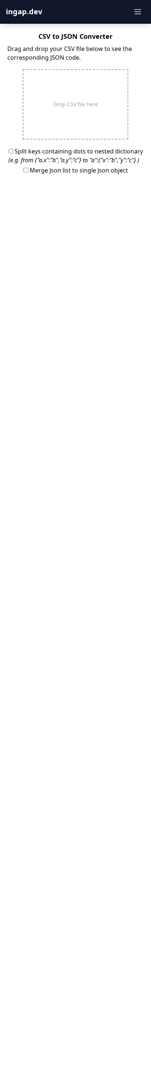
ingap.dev (24, 11)
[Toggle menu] (137, 11)
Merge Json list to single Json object (78, 170)
